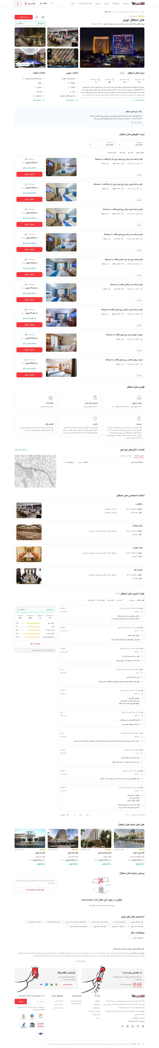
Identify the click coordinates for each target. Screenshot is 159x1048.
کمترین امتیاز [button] (91, 600)
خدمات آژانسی (59, 1001)
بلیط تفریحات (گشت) (85, 3)
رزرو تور (106, 3)
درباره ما (98, 1018)
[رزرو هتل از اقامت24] (138, 3)
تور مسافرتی (96, 1008)
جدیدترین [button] (119, 600)
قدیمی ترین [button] (111, 600)
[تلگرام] (127, 1026)
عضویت (20, 1001)
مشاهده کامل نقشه (21, 449)
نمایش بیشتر (81, 961)
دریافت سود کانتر (58, 1008)
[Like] (37, 17)
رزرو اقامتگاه (116, 3)
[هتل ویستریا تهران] (96, 838)
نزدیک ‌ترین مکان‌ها (126, 456)
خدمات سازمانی (59, 1004)
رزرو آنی (139, 175)
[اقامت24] (138, 995)
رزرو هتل (125, 3)
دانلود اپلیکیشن (67, 984)
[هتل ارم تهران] (30, 838)
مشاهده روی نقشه (96, 24)
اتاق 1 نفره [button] (130, 153)
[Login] (18, 3)
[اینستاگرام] (143, 1026)
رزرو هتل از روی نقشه (94, 1011)
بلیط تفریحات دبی (76, 1003)
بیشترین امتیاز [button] (101, 600)
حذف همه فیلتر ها (23, 153)
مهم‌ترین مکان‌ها (139, 456)
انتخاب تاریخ (29, 174)
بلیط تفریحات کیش (76, 1001)
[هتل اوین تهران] (129, 838)
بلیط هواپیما (96, 1004)
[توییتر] (122, 1026)
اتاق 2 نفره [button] (122, 153)
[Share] (43, 17)
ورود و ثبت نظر (35, 643)
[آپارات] (132, 1026)
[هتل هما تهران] (63, 838)
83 (67, 815)
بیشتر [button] (73, 3)
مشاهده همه (70, 100)
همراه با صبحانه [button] (112, 153)
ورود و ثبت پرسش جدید (35, 889)
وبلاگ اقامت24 (96, 1015)
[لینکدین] (138, 1026)
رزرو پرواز (98, 3)
